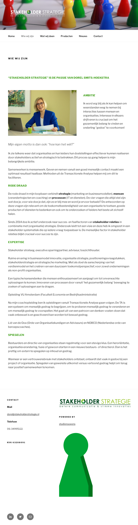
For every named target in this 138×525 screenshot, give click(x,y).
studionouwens (67, 423)
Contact (98, 36)
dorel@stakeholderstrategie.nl (23, 414)
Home (11, 36)
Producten (67, 36)
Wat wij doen (47, 36)
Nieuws (83, 36)
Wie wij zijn (27, 36)
